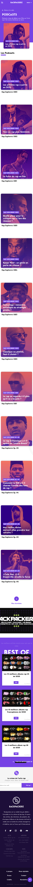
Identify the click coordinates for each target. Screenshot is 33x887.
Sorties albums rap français (9, 841)
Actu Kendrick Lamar (23, 837)
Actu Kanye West (23, 842)
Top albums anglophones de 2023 (24, 856)
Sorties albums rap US (9, 837)
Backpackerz (16, 2)
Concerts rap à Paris (9, 851)
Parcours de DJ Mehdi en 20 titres (23, 860)
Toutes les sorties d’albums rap (9, 845)
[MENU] (2, 2)
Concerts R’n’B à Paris (9, 853)
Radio (28, 2)
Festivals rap (9, 856)
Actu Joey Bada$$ (24, 840)
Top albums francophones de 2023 (24, 852)
